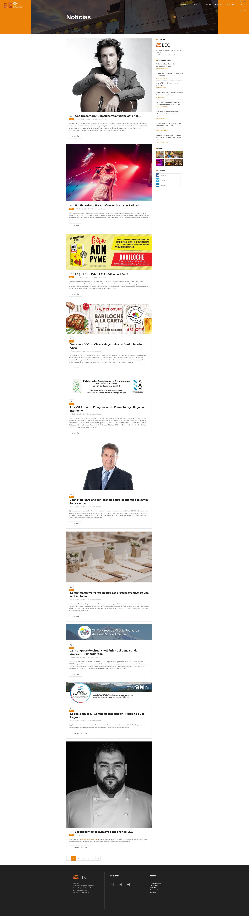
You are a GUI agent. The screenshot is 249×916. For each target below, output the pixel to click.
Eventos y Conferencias (93, 119)
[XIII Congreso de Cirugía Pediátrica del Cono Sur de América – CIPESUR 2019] (109, 632)
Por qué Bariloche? (156, 883)
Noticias (104, 119)
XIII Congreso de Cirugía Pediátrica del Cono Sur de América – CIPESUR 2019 (169, 137)
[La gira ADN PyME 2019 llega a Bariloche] (109, 251)
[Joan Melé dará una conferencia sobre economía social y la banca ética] (109, 465)
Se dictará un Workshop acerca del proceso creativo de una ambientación (168, 126)
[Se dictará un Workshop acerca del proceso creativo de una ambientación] (109, 557)
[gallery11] (160, 162)
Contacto (153, 892)
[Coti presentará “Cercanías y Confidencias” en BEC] (109, 75)
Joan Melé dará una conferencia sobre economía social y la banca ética (168, 114)
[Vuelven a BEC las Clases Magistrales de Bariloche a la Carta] (109, 318)
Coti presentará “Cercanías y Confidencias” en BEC (108, 116)
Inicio (151, 881)
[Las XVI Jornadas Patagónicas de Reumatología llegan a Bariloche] (109, 386)
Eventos (81, 119)
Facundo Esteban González (89, 839)
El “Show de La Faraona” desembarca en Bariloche (108, 205)
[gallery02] (169, 162)
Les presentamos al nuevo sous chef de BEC (104, 831)
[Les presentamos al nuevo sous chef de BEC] (109, 784)
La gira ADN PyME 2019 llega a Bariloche (101, 274)
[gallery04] (178, 154)
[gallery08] (160, 154)
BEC (174, 17)
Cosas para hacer (155, 890)
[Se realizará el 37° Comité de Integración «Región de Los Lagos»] (109, 692)
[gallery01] (178, 162)
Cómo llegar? (154, 885)
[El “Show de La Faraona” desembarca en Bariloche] (109, 172)
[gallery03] (169, 154)
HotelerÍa (153, 887)
